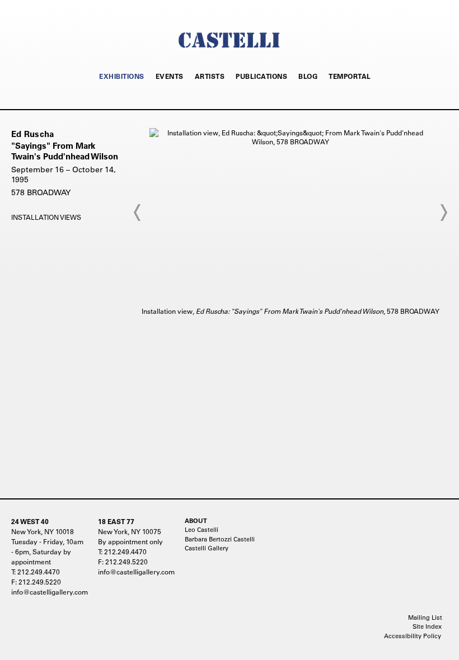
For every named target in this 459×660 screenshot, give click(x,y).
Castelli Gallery (206, 548)
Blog (307, 76)
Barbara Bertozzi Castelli (220, 539)
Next (443, 212)
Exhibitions (121, 76)
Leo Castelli (201, 530)
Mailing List (425, 617)
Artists (210, 76)
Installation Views (46, 217)
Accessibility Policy (412, 636)
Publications (261, 76)
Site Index (427, 626)
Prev (137, 212)
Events (170, 76)
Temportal (350, 76)
